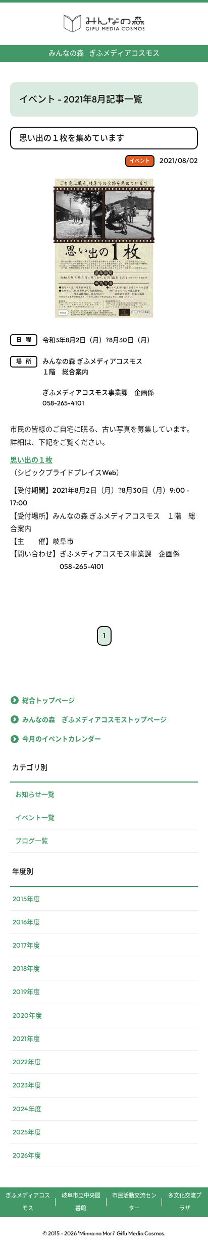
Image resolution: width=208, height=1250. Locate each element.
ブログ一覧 (31, 841)
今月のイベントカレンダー (61, 739)
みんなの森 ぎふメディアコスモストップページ (94, 719)
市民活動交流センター (134, 1202)
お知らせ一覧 (35, 794)
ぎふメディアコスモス (104, 53)
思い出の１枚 (31, 459)
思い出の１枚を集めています (71, 138)
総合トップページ (48, 700)
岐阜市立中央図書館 (81, 1202)
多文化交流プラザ (184, 1202)
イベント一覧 (35, 817)
